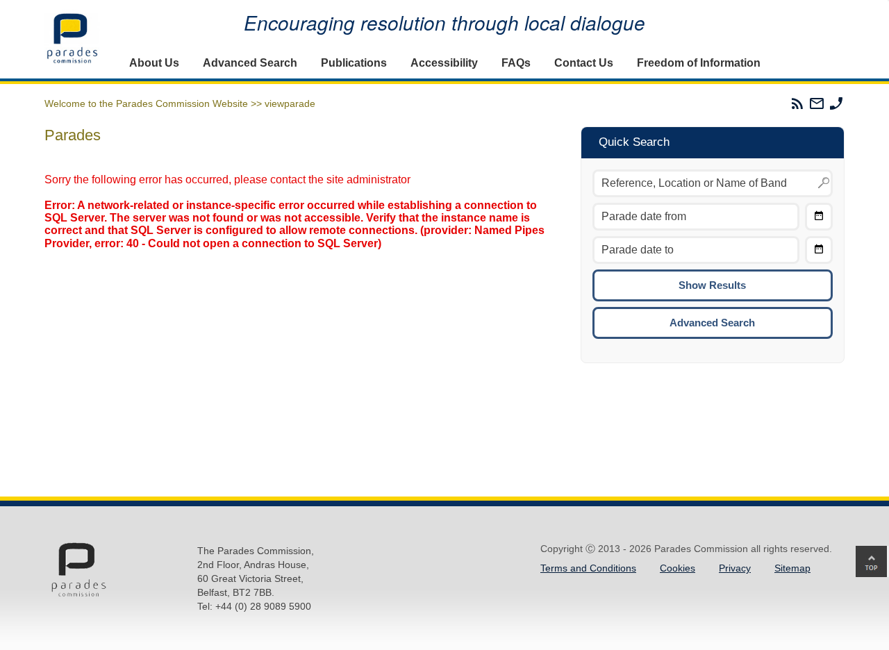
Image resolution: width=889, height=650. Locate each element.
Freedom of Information (699, 63)
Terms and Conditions (588, 568)
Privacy (735, 568)
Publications (354, 63)
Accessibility (444, 63)
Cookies (677, 568)
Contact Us (583, 63)
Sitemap (792, 568)
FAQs (516, 63)
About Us (154, 63)
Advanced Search (250, 63)
